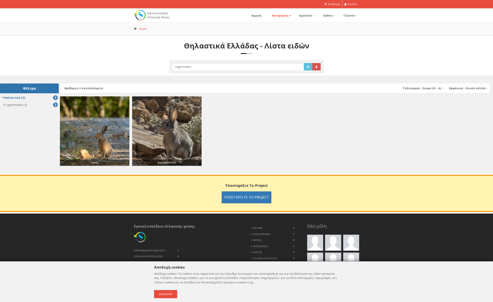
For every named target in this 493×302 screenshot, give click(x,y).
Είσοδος (352, 4)
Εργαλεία (305, 15)
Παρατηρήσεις (261, 234)
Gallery (328, 15)
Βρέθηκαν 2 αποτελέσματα (84, 88)
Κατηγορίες (280, 15)
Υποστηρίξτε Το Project (246, 197)
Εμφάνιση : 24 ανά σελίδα (467, 88)
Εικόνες (258, 228)
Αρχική (256, 15)
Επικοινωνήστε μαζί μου (149, 250)
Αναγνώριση (260, 246)
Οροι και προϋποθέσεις (148, 256)
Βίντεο (257, 240)
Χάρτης (257, 252)
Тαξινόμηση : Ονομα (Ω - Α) (422, 88)
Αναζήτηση (333, 4)
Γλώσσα (349, 15)
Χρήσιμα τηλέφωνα (265, 258)
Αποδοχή (165, 294)
